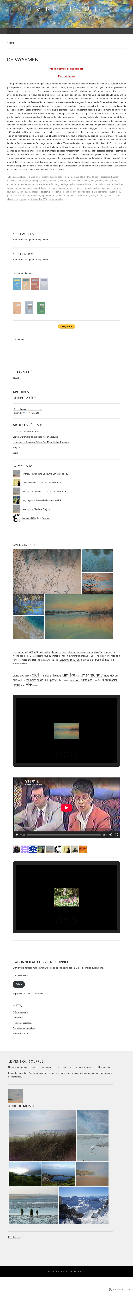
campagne (35, 180)
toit (87, 195)
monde (88, 188)
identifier (10, 188)
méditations (34, 660)
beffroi (87, 177)
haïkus (47, 655)
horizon (101, 184)
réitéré (18, 195)
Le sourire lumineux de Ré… (56, 474)
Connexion (18, 1017)
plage (72, 680)
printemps (86, 680)
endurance (11, 184)
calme (26, 180)
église (61, 177)
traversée (101, 195)
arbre (38, 177)
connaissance (73, 180)
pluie (77, 680)
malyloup (26, 500)
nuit (46, 680)
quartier (10, 195)
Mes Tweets (14, 1237)
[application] (66, 807)
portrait (95, 660)
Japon (65, 656)
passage (36, 192)
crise (65, 652)
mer (85, 675)
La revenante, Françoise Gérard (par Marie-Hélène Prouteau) (41, 442)
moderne (80, 188)
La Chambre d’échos (22, 273)
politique (86, 659)
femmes (107, 652)
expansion (29, 184)
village (10, 199)
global (72, 184)
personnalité (66, 192)
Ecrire (15, 453)
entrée (21, 184)
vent (23, 685)
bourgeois (105, 177)
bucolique (11, 180)
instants (56, 656)
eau (47, 676)
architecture (18, 652)
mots (24, 660)
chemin (28, 676)
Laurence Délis (29, 518)
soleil (114, 679)
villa (117, 195)
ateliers (21, 177)
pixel (88, 192)
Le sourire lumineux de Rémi (26, 431)
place (94, 192)
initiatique (27, 188)
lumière (68, 675)
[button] (47, 571)
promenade (103, 192)
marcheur (70, 188)
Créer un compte (20, 1012)
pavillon (44, 192)
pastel (53, 680)
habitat (88, 184)
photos (75, 659)
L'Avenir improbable (79, 655)
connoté (85, 180)
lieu (48, 188)
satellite (61, 195)
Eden (113, 180)
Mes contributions (66, 76)
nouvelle (16, 378)
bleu (22, 675)
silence (106, 680)
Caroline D (27, 482)
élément (68, 177)
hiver (95, 184)
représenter (47, 195)
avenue (53, 177)
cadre (19, 180)
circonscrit (53, 180)
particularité (24, 192)
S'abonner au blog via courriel (41, 962)
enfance (98, 652)
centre (44, 180)
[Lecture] (16, 834)
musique (105, 188)
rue (54, 195)
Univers (110, 195)
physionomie (79, 192)
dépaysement (97, 180)
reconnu (25, 195)
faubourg (55, 184)
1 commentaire (56, 199)
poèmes (104, 659)
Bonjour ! (17, 447)
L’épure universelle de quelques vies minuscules (35, 437)
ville (16, 199)
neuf (9, 192)
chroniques (56, 652)
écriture (35, 685)
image (18, 188)
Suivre (19, 984)
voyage (22, 199)
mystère (114, 188)
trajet (93, 195)
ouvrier (15, 192)
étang (76, 177)
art (26, 652)
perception (54, 192)
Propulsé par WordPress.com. (66, 1272)
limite (54, 188)
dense (107, 180)
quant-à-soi (115, 192)
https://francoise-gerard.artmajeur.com (30, 239)
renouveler (35, 195)
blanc (16, 675)
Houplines (118, 184)
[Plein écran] (116, 834)
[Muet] (111, 834)
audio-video (44, 652)
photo (60, 680)
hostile (110, 184)
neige (40, 680)
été (81, 177)
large (43, 188)
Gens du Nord (36, 656)
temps (16, 684)
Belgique (95, 177)
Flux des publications (23, 1023)
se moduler (80, 195)
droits (90, 652)
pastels (64, 659)
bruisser (115, 177)
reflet (95, 680)
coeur (41, 676)
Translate (34, 413)
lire (108, 656)
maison (61, 188)
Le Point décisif (98, 656)
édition (23, 663)
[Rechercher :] (123, 31)
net (121, 188)
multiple (96, 188)
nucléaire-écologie (49, 660)
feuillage (64, 184)
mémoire (31, 680)
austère (45, 177)
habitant (80, 184)
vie (29, 684)
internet (36, 188)
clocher (63, 180)
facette (46, 184)
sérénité (69, 195)
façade (39, 184)
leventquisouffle (29, 474)
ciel (35, 674)
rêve (99, 680)
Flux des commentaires (24, 1028)
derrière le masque (77, 652)
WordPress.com (20, 1033)
